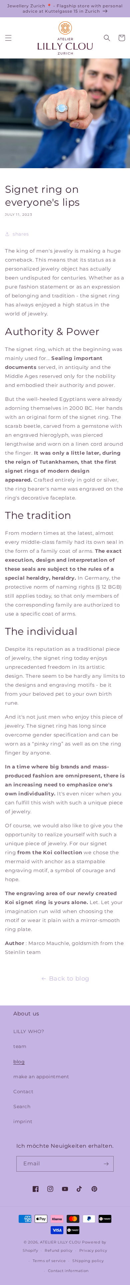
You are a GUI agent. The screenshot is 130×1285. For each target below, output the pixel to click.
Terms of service (49, 1260)
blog (19, 1062)
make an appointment (41, 1077)
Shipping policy (88, 1260)
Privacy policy (93, 1250)
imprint (22, 1121)
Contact (23, 1092)
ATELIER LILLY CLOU (60, 1242)
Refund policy (59, 1250)
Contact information (68, 1270)
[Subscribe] (106, 1164)
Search (22, 1107)
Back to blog (69, 978)
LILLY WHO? (28, 1031)
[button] (8, 38)
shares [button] (21, 234)
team (19, 1046)
